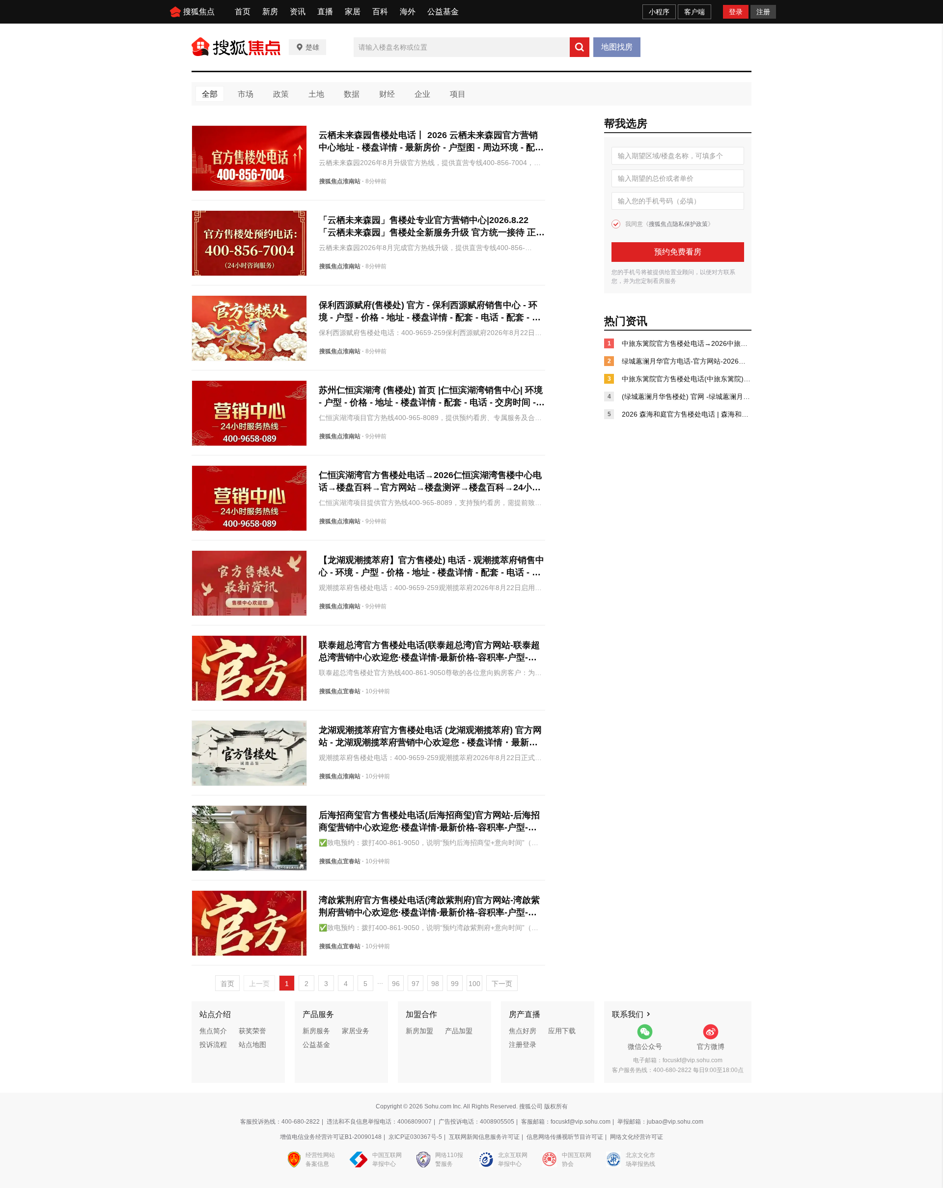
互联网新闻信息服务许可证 (484, 1136)
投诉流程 (213, 1044)
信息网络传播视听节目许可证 (565, 1136)
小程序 (659, 12)
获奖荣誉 (252, 1031)
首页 (242, 11)
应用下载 (562, 1031)
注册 (763, 12)
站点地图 (252, 1044)
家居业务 (355, 1031)
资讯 (297, 11)
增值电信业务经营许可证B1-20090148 (331, 1136)
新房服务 (316, 1031)
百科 (380, 11)
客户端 (694, 12)
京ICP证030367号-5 (415, 1136)
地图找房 (617, 47)
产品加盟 (458, 1031)
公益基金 (443, 11)
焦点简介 (213, 1031)
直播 (325, 11)
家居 (353, 11)
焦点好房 (522, 1031)
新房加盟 (419, 1031)
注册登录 (522, 1044)
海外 (408, 11)
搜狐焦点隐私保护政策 (678, 224)
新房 (270, 11)
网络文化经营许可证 (636, 1136)
